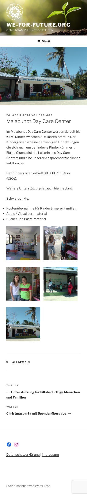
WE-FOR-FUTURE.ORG (38, 25)
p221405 (46, 115)
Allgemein (21, 362)
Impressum (50, 455)
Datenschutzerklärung (23, 455)
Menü (46, 41)
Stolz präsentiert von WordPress (28, 486)
